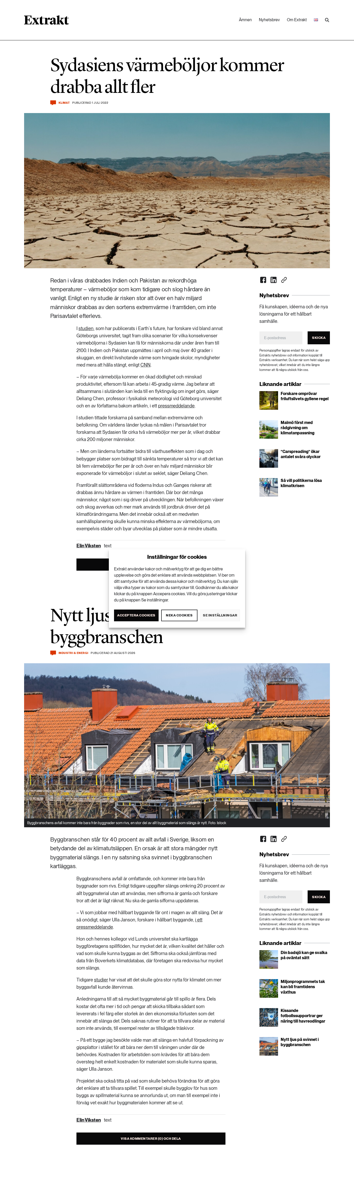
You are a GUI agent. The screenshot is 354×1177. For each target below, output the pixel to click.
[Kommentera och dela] (53, 102)
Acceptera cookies (136, 615)
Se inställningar (220, 615)
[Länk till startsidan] (46, 21)
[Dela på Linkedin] (274, 280)
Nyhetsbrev (269, 19)
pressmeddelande (176, 405)
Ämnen (245, 19)
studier (101, 979)
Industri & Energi (73, 653)
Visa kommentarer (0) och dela (151, 1139)
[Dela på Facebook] (263, 280)
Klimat (64, 103)
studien (86, 328)
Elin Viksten (88, 545)
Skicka (318, 338)
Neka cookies (179, 615)
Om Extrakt (297, 19)
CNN (145, 365)
